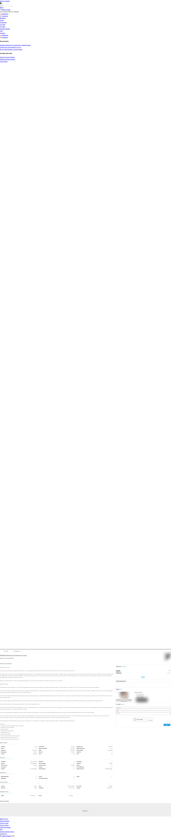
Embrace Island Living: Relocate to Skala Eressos (15, 45)
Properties (3, 22)
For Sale (2, 24)
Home (2, 20)
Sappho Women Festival (7, 59)
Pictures (6, 651)
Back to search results (121, 681)
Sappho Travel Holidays (7, 57)
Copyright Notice (5, 827)
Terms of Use (4, 823)
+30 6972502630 (139, 695)
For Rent (2, 27)
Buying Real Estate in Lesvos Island (11, 49)
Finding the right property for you (10, 47)
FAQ (1, 31)
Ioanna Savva (138, 692)
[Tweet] (121, 685)
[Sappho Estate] (5, 9)
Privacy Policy (4, 825)
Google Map (17, 651)
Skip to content (5, 1)
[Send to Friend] (132, 685)
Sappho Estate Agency (7, 831)
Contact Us (3, 834)
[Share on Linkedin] (128, 685)
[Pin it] (125, 685)
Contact (2, 33)
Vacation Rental (5, 29)
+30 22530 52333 (140, 694)
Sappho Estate (6, 836)
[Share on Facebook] (118, 685)
